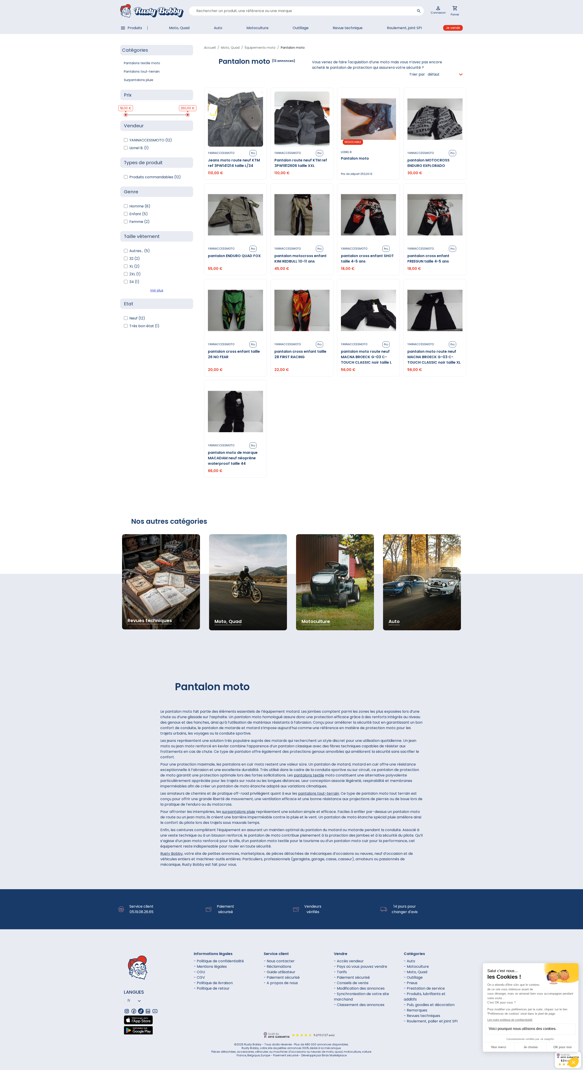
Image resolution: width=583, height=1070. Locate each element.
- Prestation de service (424, 988)
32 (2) (134, 258)
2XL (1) (135, 274)
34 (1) (134, 281)
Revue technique (348, 28)
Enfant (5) (138, 214)
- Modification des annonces (359, 988)
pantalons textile (309, 775)
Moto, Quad (179, 28)
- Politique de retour (212, 988)
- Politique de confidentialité (219, 961)
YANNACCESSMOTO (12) (150, 140)
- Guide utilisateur (279, 972)
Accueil (210, 47)
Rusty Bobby (171, 853)
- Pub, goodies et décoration (429, 1004)
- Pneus (410, 983)
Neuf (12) (137, 318)
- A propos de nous (281, 983)
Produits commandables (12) (155, 177)
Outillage (301, 28)
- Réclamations (277, 966)
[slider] (126, 115)
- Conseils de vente (351, 983)
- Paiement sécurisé (282, 977)
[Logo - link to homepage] (152, 11)
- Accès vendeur (349, 961)
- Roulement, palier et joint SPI (431, 1021)
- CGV (199, 977)
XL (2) (134, 266)
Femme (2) (139, 221)
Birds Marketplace (334, 1055)
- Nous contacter (279, 961)
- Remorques (415, 1010)
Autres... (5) (139, 250)
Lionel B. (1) (139, 148)
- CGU (199, 972)
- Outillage (413, 977)
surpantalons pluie (238, 811)
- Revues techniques (422, 1015)
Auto (218, 28)
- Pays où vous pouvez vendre (360, 966)
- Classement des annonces (359, 1004)
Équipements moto (260, 47)
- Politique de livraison (213, 983)
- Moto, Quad (415, 972)
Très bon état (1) (144, 326)
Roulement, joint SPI (404, 28)
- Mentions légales (210, 966)
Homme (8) (139, 206)
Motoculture (257, 28)
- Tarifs (340, 972)
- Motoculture (416, 966)
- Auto (409, 961)
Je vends (453, 28)
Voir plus (156, 290)
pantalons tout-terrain (318, 793)
